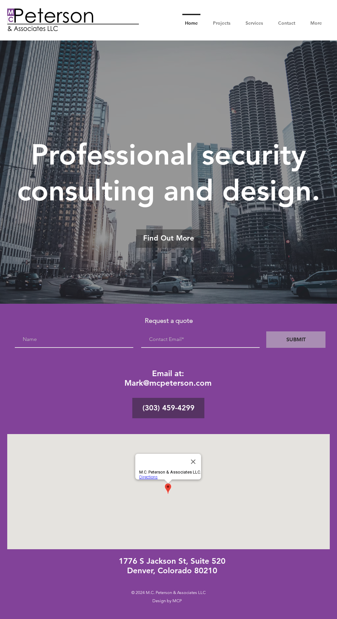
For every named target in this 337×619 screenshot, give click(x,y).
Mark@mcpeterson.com (168, 383)
